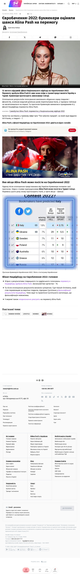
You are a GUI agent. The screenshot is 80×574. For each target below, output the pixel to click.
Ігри (55, 422)
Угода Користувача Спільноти (37, 417)
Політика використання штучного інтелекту (38, 410)
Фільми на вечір (35, 469)
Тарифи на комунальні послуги (16, 471)
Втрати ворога (35, 454)
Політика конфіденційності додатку (39, 414)
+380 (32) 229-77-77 (16, 539)
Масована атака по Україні (39, 449)
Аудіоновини (10, 449)
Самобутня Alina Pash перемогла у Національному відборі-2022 (37, 111)
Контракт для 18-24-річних (63, 447)
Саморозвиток (59, 474)
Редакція (5, 409)
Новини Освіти (60, 461)
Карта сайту (57, 419)
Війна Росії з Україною (39, 436)
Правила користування (10, 425)
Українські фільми (36, 466)
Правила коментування (35, 420)
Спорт (32, 483)
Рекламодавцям (7, 422)
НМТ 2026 (58, 471)
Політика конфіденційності (36, 406)
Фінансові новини (12, 469)
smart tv (32, 549)
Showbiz (4, 10)
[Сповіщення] (78, 3)
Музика (11, 10)
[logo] (15, 3)
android (10, 549)
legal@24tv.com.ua (28, 541)
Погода (8, 452)
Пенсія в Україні (11, 477)
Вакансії (56, 409)
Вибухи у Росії (34, 452)
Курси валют (10, 466)
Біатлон (32, 494)
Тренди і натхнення (12, 491)
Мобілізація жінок (60, 444)
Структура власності (60, 413)
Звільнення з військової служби (65, 439)
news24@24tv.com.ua (10, 389)
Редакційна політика (9, 413)
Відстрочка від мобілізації (63, 449)
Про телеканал (7, 416)
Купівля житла (10, 489)
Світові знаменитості (47, 3)
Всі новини (10, 436)
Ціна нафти (9, 464)
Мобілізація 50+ (60, 441)
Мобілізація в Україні (63, 436)
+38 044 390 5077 (47, 389)
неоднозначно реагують (29, 299)
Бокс (31, 486)
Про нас (5, 406)
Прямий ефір (10, 444)
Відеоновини (10, 447)
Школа (57, 468)
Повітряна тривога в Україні (39, 447)
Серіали (33, 474)
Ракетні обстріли (35, 439)
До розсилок (67, 508)
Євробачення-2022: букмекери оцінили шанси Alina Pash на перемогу (36, 10)
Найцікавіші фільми (36, 464)
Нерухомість (11, 483)
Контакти (56, 406)
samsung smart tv (44, 549)
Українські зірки (30, 3)
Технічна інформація (34, 423)
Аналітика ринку (11, 486)
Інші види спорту (35, 496)
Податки (8, 474)
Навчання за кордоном (62, 476)
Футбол (32, 489)
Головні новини (11, 439)
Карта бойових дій (36, 441)
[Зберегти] (71, 37)
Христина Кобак (14, 28)
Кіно (32, 461)
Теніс (32, 491)
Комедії (32, 471)
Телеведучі (6, 419)
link (42, 397)
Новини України (11, 441)
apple (21, 549)
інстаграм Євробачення (18, 32)
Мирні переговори (36, 444)
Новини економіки (13, 461)
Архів (55, 416)
